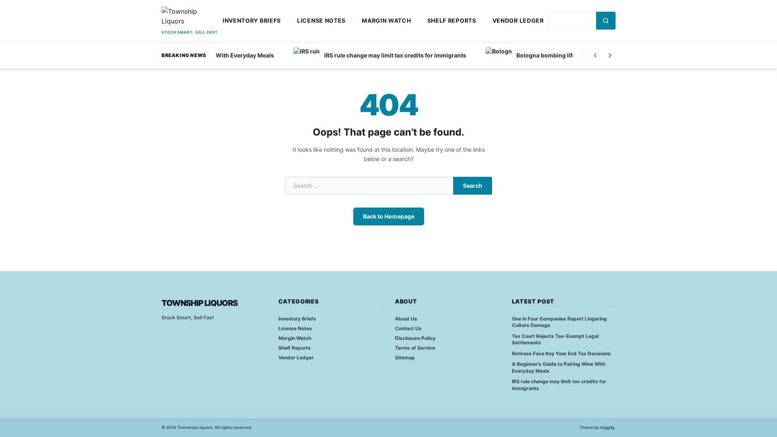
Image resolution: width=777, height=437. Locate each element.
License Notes (321, 20)
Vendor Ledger (518, 20)
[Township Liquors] (189, 17)
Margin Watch (386, 20)
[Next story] (610, 55)
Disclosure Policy (415, 338)
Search (472, 185)
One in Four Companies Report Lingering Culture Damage (559, 322)
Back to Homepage (388, 216)
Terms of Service (415, 348)
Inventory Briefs (252, 20)
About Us (406, 319)
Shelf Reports (451, 20)
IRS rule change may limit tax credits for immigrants (559, 384)
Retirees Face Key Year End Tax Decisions (561, 353)
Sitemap (405, 357)
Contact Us (408, 328)
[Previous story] (595, 55)
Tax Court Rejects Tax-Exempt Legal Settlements (555, 339)
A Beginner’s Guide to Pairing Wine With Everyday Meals (558, 367)
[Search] (606, 21)
